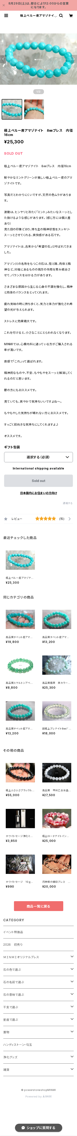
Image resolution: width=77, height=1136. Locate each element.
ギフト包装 (12, 447)
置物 (6, 1032)
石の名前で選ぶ (13, 982)
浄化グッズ (10, 1057)
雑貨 (6, 1069)
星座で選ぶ (10, 1019)
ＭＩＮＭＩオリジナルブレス (21, 957)
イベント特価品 (13, 932)
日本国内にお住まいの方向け (38, 493)
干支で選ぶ (10, 1007)
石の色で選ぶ (12, 969)
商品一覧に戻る (39, 906)
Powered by (34, 1096)
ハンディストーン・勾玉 (17, 1044)
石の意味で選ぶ (13, 994)
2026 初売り (13, 944)
